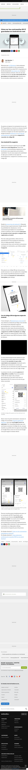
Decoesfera (3, 747)
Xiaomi (2, 697)
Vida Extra (16, 722)
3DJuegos (16, 720)
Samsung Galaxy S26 (17, 23)
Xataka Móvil (4, 722)
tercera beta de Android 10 (13, 224)
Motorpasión (17, 737)
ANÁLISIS (3, 4)
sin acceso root (15, 71)
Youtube (12, 676)
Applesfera (3, 724)
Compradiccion (4, 749)
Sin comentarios (6, 51)
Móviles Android (4, 687)
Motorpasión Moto (18, 739)
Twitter (14, 51)
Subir (23, 714)
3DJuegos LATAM (17, 755)
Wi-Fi (21, 541)
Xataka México (4, 755)
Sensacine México (18, 757)
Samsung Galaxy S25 (14, 657)
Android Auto (4, 699)
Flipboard (16, 51)
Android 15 (16, 699)
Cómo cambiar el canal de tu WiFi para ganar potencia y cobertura (13, 219)
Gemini (9, 23)
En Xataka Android (6, 216)
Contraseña (15, 541)
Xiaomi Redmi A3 (24, 657)
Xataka (2, 720)
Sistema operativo (5, 692)
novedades (4, 149)
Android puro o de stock (17, 321)
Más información (15, 768)
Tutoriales (8, 541)
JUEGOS (22, 4)
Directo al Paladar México (6, 761)
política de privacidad (18, 670)
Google (15, 694)
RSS (17, 676)
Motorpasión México (18, 761)
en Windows (12, 65)
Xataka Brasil (4, 757)
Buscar (26, 709)
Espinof (15, 730)
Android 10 (13, 133)
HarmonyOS (25, 23)
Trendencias (3, 745)
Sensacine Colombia (18, 759)
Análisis (16, 687)
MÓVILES (9, 4)
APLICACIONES (15, 4)
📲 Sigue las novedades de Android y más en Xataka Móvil (12, 20)
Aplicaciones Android (6, 689)
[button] (9, 60)
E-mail (19, 51)
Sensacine (16, 729)
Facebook (12, 51)
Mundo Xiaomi (4, 728)
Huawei (3, 694)
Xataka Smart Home (5, 726)
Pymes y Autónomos (18, 747)
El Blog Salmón (17, 745)
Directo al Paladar (5, 737)
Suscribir (24, 667)
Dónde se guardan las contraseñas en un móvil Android (13, 654)
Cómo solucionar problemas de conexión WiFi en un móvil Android (12, 536)
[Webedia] (25, 1)
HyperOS (4, 23)
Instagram (14, 676)
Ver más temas (5, 703)
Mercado (16, 692)
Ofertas (16, 697)
